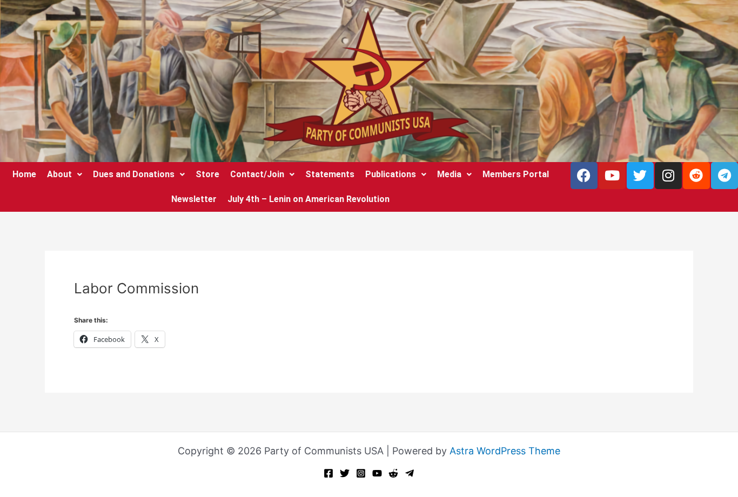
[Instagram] (361, 473)
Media (449, 174)
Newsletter (194, 199)
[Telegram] (409, 473)
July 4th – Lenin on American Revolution (308, 199)
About (59, 174)
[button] (65, 174)
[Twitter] (345, 473)
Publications (390, 174)
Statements (329, 174)
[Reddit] (393, 473)
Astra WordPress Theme (504, 450)
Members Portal (515, 174)
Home (24, 174)
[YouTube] (377, 473)
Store (207, 174)
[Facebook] (328, 473)
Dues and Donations (134, 174)
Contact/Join (257, 174)
